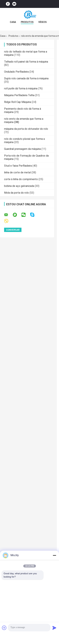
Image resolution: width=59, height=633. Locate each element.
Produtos (27, 22)
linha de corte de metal (17, 172)
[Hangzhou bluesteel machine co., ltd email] (8, 215)
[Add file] (4, 627)
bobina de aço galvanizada (19, 186)
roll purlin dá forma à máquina (20, 88)
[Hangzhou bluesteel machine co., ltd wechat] (25, 215)
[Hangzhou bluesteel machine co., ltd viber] (8, 221)
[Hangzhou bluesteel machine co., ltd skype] (34, 215)
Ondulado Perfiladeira (16, 71)
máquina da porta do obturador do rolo (26, 128)
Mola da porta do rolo (16, 192)
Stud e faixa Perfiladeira (18, 165)
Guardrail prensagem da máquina (22, 148)
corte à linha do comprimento (21, 179)
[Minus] (54, 555)
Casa (13, 22)
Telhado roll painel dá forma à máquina (26, 61)
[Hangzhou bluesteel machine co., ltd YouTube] (14, 4)
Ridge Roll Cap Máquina (17, 102)
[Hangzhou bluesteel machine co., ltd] (29, 14)
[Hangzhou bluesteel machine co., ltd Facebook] (8, 4)
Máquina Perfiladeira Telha (19, 95)
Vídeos (42, 22)
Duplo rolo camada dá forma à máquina (26, 78)
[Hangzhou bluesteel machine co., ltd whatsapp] (17, 215)
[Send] (54, 627)
